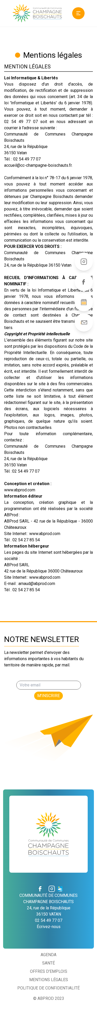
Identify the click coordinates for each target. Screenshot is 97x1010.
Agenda (48, 954)
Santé (48, 963)
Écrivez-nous (49, 926)
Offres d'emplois (48, 971)
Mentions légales (48, 979)
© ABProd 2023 (48, 998)
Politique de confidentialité (48, 988)
